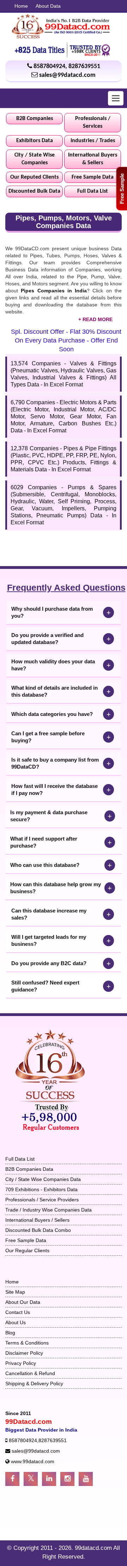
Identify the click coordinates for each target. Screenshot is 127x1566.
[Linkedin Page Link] (49, 1479)
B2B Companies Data (29, 1169)
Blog (10, 1332)
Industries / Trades (93, 141)
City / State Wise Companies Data (43, 1179)
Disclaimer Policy (24, 1353)
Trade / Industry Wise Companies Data (48, 1210)
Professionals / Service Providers (42, 1199)
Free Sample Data (93, 177)
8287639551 (84, 66)
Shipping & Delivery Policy (34, 1383)
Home (21, 6)
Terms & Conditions (27, 1343)
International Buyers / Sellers (37, 1220)
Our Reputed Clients (34, 177)
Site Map (15, 1292)
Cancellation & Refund (30, 1373)
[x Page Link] (31, 1479)
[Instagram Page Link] (67, 1479)
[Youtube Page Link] (86, 1479)
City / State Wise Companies (34, 159)
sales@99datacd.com (67, 75)
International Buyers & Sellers (92, 159)
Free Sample (122, 188)
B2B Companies (34, 118)
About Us (15, 1322)
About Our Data (22, 1302)
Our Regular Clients (27, 1250)
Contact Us (17, 1312)
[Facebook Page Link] (12, 1479)
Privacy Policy (20, 1363)
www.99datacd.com (32, 1461)
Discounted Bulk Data (34, 191)
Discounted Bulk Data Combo (38, 1230)
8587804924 (49, 66)
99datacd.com (94, 1548)
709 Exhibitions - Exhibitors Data (41, 1189)
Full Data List (92, 191)
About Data (48, 6)
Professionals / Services (92, 123)
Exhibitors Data (34, 141)
